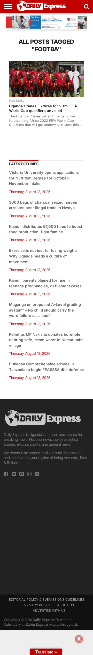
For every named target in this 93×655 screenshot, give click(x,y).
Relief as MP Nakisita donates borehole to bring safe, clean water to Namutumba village (46, 340)
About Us (65, 605)
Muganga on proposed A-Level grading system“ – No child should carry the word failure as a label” (45, 310)
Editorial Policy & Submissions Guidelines (46, 599)
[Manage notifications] (79, 639)
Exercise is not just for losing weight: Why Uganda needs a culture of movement (43, 256)
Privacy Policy (37, 605)
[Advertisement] (46, 534)
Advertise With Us (49, 611)
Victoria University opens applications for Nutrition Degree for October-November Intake (44, 178)
